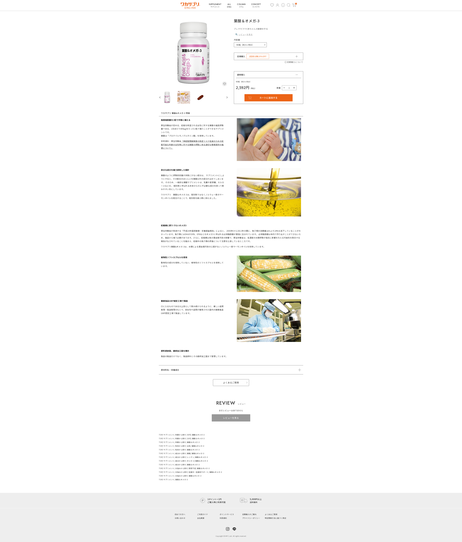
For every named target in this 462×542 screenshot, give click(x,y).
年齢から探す (180, 435)
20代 (189, 438)
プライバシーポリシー (251, 518)
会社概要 (200, 518)
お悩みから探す (181, 468)
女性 (189, 446)
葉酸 (189, 453)
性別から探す (180, 446)
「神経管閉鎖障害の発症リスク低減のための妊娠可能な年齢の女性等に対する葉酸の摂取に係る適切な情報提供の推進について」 (192, 145)
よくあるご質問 (271, 514)
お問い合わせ (180, 518)
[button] (167, 97)
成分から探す (180, 453)
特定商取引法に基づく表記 (275, 518)
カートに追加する (269, 97)
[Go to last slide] (160, 97)
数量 (279, 87)
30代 (189, 435)
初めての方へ (180, 514)
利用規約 (223, 518)
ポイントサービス (227, 514)
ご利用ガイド (202, 514)
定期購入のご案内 (249, 514)
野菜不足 (192, 468)
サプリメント (169, 435)
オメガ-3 (190, 461)
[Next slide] (227, 97)
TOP (160, 435)
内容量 (237, 39)
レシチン (190, 457)
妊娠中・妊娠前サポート (198, 472)
